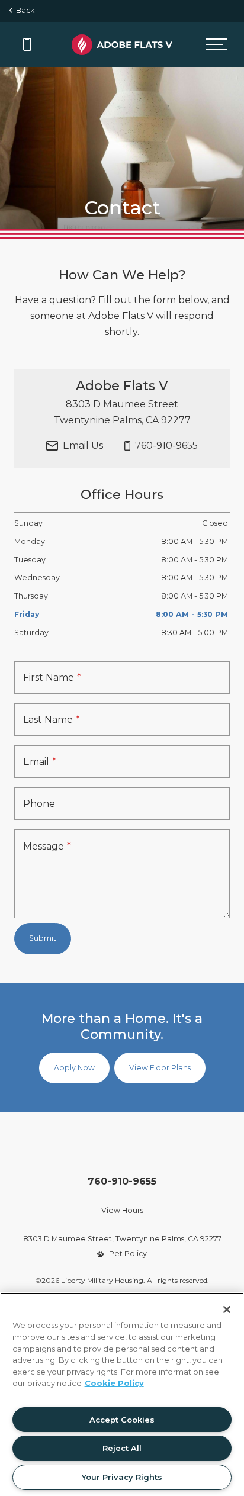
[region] (122, 1394)
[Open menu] (216, 44)
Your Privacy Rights (122, 1477)
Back (23, 10)
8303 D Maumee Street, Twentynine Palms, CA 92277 (122, 1238)
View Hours (122, 1210)
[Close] (227, 1309)
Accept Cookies (122, 1419)
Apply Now (74, 1067)
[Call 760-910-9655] (27, 44)
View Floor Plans (160, 1067)
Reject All (122, 1448)
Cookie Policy (114, 1383)
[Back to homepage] (122, 44)
